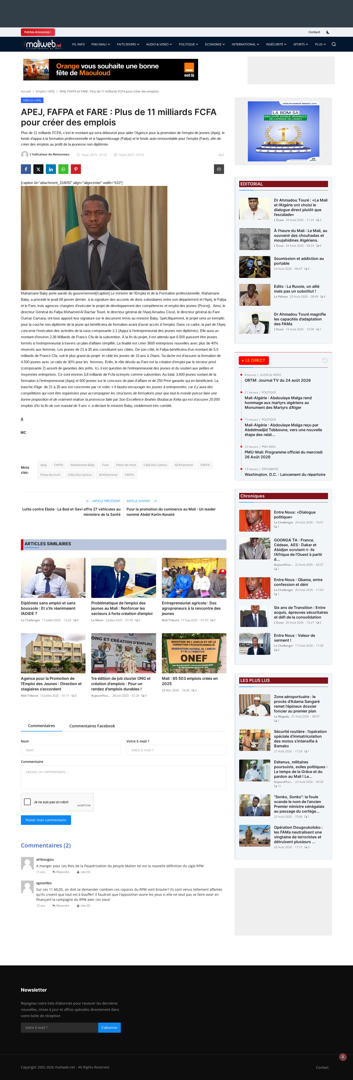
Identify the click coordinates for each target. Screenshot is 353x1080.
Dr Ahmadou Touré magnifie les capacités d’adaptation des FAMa (300, 319)
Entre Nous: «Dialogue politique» (295, 514)
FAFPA (58, 465)
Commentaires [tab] (41, 725)
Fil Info (78, 44)
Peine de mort (126, 465)
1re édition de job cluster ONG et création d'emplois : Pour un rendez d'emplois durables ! (121, 683)
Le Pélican (281, 297)
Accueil (26, 91)
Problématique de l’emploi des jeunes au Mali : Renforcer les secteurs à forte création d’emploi (121, 608)
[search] (333, 44)
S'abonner (109, 1027)
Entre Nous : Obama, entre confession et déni (298, 582)
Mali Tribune (170, 620)
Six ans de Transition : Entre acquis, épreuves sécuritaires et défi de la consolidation (301, 612)
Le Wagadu (281, 716)
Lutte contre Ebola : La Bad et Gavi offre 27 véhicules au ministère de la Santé (71, 512)
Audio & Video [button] (157, 44)
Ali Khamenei (184, 465)
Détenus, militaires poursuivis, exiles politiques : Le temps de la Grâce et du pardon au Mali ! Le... (301, 769)
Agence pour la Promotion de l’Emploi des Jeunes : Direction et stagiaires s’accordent (51, 683)
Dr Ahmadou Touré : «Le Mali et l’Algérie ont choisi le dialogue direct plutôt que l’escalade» (301, 207)
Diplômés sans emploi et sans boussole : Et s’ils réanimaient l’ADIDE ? (48, 608)
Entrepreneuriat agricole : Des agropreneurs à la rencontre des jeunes (191, 608)
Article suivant (139, 501)
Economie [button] (213, 44)
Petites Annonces (36, 32)
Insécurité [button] (274, 44)
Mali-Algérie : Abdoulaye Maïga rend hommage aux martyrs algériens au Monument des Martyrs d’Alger (278, 402)
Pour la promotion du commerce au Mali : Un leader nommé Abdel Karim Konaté (171, 512)
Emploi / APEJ (45, 91)
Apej (43, 465)
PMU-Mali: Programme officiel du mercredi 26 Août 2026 (284, 454)
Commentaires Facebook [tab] (92, 726)
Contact (314, 32)
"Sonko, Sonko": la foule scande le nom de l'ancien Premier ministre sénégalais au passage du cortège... (299, 804)
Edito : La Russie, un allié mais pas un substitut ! (296, 289)
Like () (85, 872)
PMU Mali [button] (99, 44)
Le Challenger (30, 620)
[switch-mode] (328, 32)
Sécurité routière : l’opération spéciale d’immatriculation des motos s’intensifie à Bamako (300, 738)
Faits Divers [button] (126, 44)
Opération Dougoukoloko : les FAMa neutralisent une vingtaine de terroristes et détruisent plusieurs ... (298, 834)
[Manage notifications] (343, 1057)
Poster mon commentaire (46, 820)
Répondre (62, 872)
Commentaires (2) (46, 845)
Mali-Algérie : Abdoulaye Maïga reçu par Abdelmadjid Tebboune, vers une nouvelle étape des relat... (283, 430)
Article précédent (106, 501)
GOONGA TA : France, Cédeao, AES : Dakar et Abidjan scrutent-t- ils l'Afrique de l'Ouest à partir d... (298, 550)
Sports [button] (299, 44)
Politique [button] (187, 44)
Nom (25, 741)
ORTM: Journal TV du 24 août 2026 (278, 380)
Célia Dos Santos (155, 465)
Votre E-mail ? (138, 741)
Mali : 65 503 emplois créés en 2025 (190, 681)
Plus (319, 44)
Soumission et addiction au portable (299, 261)
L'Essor (279, 220)
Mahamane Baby (83, 465)
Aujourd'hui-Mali (100, 695)
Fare (105, 465)
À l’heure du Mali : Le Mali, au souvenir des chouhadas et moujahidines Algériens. (300, 235)
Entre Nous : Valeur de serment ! (294, 638)
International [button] (244, 44)
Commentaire (32, 761)
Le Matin (97, 620)
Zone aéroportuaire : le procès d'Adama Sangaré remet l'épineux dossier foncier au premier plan (297, 703)
